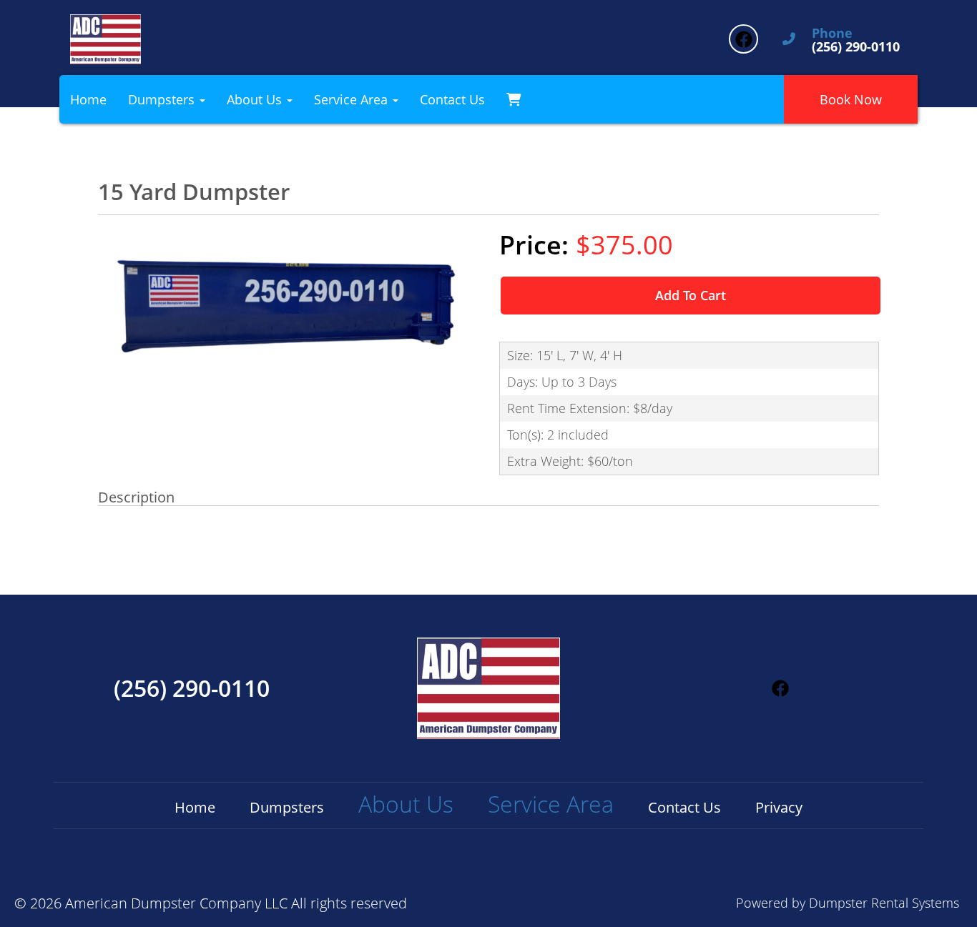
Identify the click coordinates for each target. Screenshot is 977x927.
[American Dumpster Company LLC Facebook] (743, 39)
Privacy (778, 807)
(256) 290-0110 (192, 688)
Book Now (851, 99)
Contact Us (452, 99)
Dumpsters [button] (163, 99)
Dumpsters (287, 807)
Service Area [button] (352, 99)
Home (88, 99)
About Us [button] (256, 99)
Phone (832, 33)
